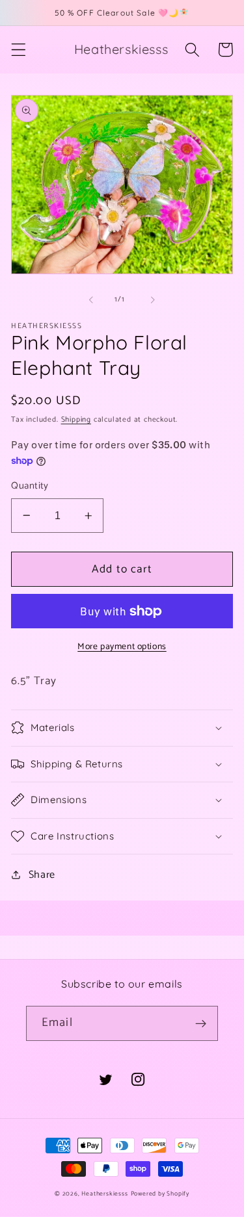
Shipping (76, 419)
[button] (18, 49)
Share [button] (42, 875)
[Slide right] (153, 299)
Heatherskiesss (104, 1193)
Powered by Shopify (160, 1193)
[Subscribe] (200, 1023)
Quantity (30, 486)
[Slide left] (91, 299)
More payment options (122, 647)
